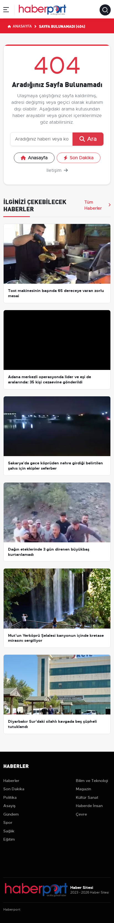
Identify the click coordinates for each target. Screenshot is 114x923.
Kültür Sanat (87, 797)
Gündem (11, 814)
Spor (7, 822)
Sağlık (8, 831)
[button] (6, 10)
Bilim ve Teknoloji (92, 780)
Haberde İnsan (89, 805)
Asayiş (9, 805)
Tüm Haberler (93, 205)
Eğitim (9, 839)
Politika (10, 797)
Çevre (81, 814)
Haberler (11, 780)
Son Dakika (82, 158)
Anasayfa (22, 26)
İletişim (54, 170)
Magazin (83, 788)
